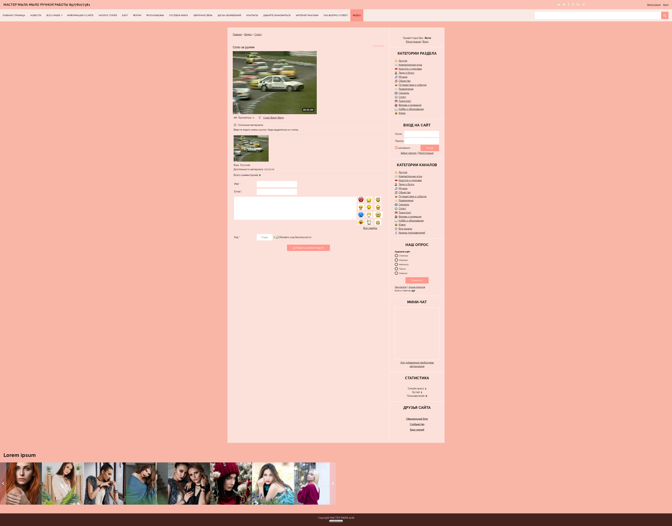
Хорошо (403, 260)
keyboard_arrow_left (3, 483)
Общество (405, 80)
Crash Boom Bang (273, 117)
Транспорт (405, 101)
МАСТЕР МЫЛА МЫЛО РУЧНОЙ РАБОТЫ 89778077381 (47, 4)
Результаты (401, 287)
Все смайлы (370, 228)
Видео (248, 34)
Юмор (402, 113)
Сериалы (404, 93)
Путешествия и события (412, 85)
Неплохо (404, 264)
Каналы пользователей (412, 232)
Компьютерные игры (410, 64)
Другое (403, 60)
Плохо (402, 268)
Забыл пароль (408, 153)
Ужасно (403, 273)
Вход (665, 5)
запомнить (404, 148)
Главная (237, 34)
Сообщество (417, 424)
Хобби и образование (411, 109)
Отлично (403, 255)
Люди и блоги (406, 72)
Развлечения (406, 89)
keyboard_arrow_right (333, 483)
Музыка (403, 76)
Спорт (258, 34)
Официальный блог (417, 418)
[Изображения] (251, 148)
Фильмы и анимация (410, 105)
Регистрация (654, 5)
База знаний (417, 429)
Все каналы (405, 228)
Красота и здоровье (410, 68)
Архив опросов (416, 287)
